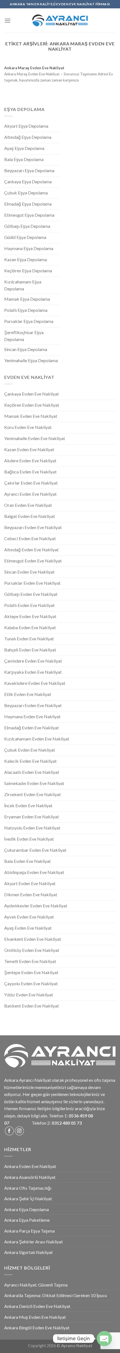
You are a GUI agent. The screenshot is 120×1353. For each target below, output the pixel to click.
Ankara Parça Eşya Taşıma (29, 1230)
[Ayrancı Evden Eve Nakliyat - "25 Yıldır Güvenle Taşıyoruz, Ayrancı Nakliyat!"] (60, 20)
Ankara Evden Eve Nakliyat (30, 1166)
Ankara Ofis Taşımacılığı (27, 1188)
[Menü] (7, 20)
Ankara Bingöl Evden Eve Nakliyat (36, 1327)
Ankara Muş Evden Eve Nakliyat (35, 1317)
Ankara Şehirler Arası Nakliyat (33, 1241)
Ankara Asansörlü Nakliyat (30, 1177)
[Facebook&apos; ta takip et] (9, 1130)
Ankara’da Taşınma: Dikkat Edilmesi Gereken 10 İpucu (55, 1295)
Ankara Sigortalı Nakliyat (28, 1252)
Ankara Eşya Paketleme (27, 1220)
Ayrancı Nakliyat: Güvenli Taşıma (36, 1284)
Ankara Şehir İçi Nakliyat (28, 1198)
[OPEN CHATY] (104, 1338)
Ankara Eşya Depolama (26, 1209)
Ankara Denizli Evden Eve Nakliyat (37, 1306)
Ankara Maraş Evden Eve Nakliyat (34, 68)
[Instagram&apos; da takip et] (19, 1130)
